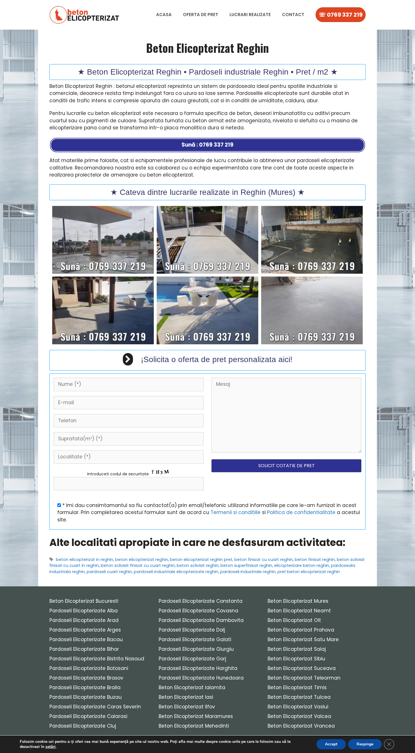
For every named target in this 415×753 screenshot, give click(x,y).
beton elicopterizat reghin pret (201, 559)
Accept (331, 744)
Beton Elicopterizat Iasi (186, 697)
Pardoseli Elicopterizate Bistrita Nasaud (96, 658)
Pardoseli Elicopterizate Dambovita (201, 620)
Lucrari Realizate (250, 15)
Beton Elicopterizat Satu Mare (303, 639)
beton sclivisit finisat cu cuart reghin (138, 565)
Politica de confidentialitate (301, 512)
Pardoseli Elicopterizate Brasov (86, 677)
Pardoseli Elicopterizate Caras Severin (95, 706)
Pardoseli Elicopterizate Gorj (192, 658)
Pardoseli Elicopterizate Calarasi (88, 716)
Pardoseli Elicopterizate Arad (84, 620)
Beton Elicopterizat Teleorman (304, 677)
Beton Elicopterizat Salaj (297, 649)
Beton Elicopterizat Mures (298, 601)
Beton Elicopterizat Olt (294, 620)
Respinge (365, 744)
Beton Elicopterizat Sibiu (296, 658)
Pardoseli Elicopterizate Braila (85, 687)
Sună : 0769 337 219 (207, 145)
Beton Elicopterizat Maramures (196, 716)
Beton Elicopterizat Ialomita (192, 687)
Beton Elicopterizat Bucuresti (83, 601)
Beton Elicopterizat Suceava (302, 668)
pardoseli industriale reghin (248, 571)
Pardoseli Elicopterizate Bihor (84, 649)
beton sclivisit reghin (198, 565)
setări (50, 746)
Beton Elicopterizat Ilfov (187, 706)
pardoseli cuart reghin (109, 571)
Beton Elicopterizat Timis (297, 687)
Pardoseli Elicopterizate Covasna (198, 610)
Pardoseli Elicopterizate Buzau (85, 697)
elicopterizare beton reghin (301, 565)
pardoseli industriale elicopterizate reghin (176, 571)
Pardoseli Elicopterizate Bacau (86, 639)
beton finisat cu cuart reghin (263, 559)
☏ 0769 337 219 (340, 15)
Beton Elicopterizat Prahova (301, 629)
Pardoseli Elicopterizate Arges (85, 629)
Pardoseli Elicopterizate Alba (83, 610)
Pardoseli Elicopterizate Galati (195, 639)
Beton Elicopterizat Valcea (299, 716)
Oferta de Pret (200, 15)
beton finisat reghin (315, 559)
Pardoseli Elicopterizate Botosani (88, 668)
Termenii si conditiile (236, 512)
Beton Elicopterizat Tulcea (299, 697)
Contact (293, 15)
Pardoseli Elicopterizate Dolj (192, 629)
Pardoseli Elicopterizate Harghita (198, 668)
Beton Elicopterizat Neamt (299, 610)
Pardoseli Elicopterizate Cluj (82, 725)
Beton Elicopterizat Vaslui (298, 706)
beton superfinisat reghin (246, 565)
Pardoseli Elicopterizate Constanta (201, 601)
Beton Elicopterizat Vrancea (301, 725)
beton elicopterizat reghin (141, 559)
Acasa (164, 15)
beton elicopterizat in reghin (84, 559)
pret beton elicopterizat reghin (309, 571)
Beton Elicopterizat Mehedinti (194, 725)
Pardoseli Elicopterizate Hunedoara (201, 677)
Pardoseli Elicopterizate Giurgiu (196, 649)
